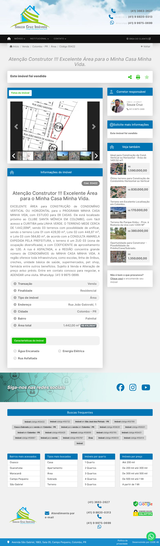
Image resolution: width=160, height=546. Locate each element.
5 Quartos (90, 484)
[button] (17, 127)
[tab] (20, 93)
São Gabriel (16, 484)
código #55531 (135, 427)
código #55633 (108, 438)
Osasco (14, 462)
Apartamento (54, 467)
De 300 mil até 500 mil (135, 473)
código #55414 (134, 438)
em (92, 421)
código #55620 (110, 427)
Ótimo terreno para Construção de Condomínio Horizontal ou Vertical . (130, 181)
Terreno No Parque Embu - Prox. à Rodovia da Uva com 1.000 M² (129, 223)
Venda (25, 46)
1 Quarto (90, 462)
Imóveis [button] (18, 38)
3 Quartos (90, 473)
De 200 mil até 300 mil (135, 467)
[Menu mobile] (9, 39)
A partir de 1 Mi (131, 484)
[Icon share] (120, 387)
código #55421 (132, 432)
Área (53, 46)
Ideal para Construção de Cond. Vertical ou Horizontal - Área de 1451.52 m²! (128, 158)
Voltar (146, 46)
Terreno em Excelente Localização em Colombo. (130, 203)
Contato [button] (59, 38)
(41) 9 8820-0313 (140, 16)
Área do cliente (139, 39)
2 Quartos (90, 467)
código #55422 (35, 422)
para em (35, 427)
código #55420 (55, 432)
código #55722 (60, 421)
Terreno (51, 484)
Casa (50, 462)
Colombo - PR (40, 46)
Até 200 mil (128, 462)
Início (15, 46)
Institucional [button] (38, 38)
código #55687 (25, 438)
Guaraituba (16, 467)
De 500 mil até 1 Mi (133, 478)
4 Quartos (90, 478)
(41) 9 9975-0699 (140, 23)
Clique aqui (116, 278)
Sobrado (52, 478)
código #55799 (125, 421)
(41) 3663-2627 (141, 11)
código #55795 (106, 432)
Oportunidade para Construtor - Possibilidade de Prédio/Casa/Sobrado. (128, 245)
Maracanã (15, 473)
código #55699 (81, 432)
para (49, 438)
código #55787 (73, 438)
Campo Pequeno (19, 478)
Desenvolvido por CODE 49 (145, 542)
